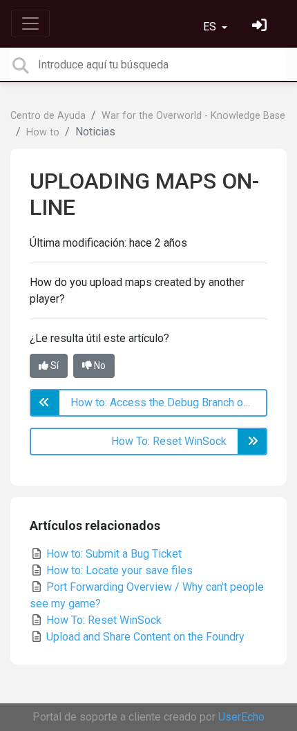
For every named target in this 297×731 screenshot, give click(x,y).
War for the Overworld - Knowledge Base (193, 116)
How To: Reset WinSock (103, 620)
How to (42, 132)
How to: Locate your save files (118, 570)
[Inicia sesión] (261, 26)
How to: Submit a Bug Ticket (113, 553)
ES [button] (211, 26)
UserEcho (241, 716)
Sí (53, 365)
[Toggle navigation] (30, 23)
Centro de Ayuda (48, 116)
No (99, 365)
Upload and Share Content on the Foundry (144, 636)
